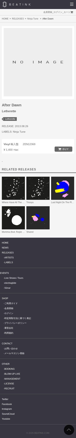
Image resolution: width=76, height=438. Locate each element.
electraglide (10, 283)
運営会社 (8, 328)
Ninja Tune (32, 18)
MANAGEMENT (12, 379)
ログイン (57, 12)
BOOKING (9, 369)
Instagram (7, 409)
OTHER (6, 364)
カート (67, 12)
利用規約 (8, 333)
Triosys (30, 202)
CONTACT (7, 343)
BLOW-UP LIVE (12, 374)
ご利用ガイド (11, 303)
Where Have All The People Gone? (19, 202)
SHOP (5, 298)
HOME (5, 18)
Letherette (10, 119)
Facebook (7, 404)
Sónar (7, 288)
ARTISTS (9, 257)
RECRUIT (9, 388)
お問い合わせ (11, 348)
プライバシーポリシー (15, 323)
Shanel (30, 232)
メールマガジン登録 (14, 353)
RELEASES (18, 18)
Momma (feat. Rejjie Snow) (15, 232)
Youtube (6, 419)
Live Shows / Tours (13, 278)
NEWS (5, 247)
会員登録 (47, 12)
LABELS (8, 262)
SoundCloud (8, 414)
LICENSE (9, 383)
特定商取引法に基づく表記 (17, 318)
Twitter (5, 399)
